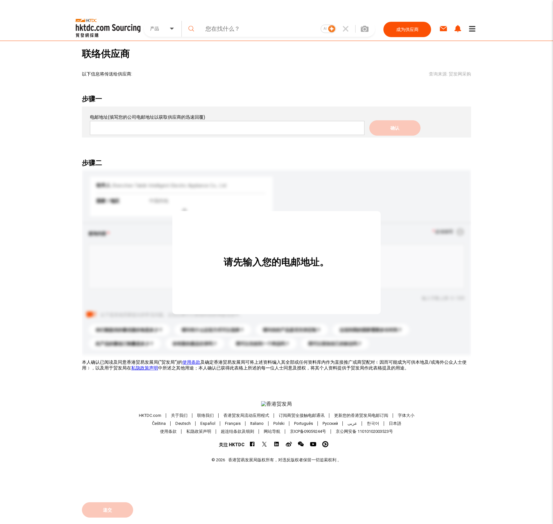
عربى (352, 423)
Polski (279, 423)
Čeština (159, 423)
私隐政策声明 (144, 367)
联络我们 (205, 415)
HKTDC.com (150, 415)
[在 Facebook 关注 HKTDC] (252, 444)
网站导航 (272, 431)
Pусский (330, 423)
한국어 (373, 423)
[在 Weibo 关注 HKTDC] (289, 444)
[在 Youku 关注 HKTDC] (325, 444)
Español (207, 423)
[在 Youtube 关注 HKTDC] (313, 444)
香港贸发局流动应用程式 (246, 415)
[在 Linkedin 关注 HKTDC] (277, 444)
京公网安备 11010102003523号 (364, 431)
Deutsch (183, 423)
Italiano (257, 423)
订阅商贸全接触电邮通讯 (302, 415)
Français (233, 423)
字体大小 (406, 415)
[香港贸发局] (276, 404)
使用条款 (191, 362)
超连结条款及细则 (237, 431)
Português (303, 423)
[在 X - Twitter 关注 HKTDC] (264, 444)
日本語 (395, 423)
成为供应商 (407, 29)
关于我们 (179, 415)
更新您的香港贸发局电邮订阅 (361, 415)
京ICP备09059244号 (308, 431)
